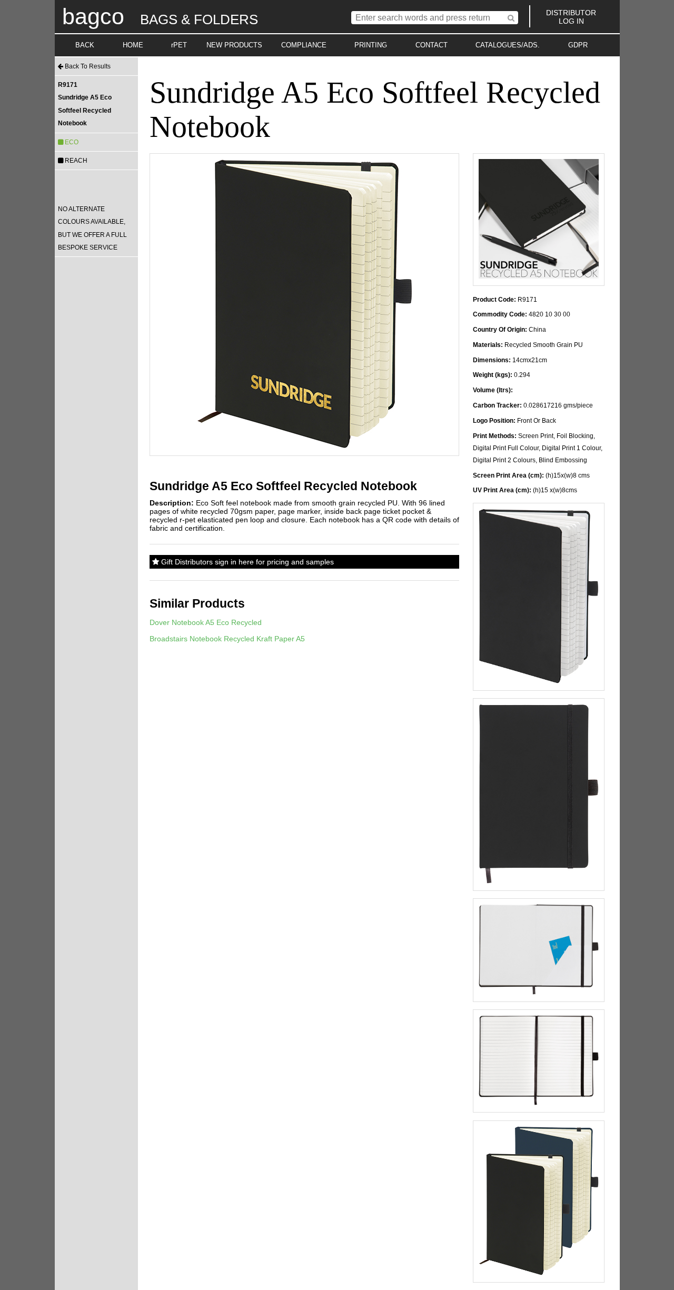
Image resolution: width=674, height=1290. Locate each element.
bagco (93, 16)
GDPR (578, 45)
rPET (179, 45)
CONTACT (431, 45)
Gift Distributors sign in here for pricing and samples (246, 562)
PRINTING (370, 45)
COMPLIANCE (303, 45)
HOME (133, 45)
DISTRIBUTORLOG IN (571, 16)
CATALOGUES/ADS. (507, 45)
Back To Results (87, 66)
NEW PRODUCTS (234, 45)
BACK (84, 45)
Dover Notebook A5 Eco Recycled (206, 622)
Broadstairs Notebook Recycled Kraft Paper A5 (227, 638)
